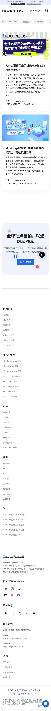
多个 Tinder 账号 (10, 396)
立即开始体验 (25, 261)
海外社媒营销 (8, 340)
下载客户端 (7, 667)
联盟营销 (6, 325)
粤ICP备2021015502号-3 (24, 693)
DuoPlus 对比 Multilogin (14, 519)
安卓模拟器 (7, 442)
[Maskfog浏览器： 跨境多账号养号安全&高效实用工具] (25, 128)
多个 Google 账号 (11, 366)
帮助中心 (6, 662)
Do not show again (34, 4)
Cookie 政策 (12, 704)
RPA (5, 468)
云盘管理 (6, 498)
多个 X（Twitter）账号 (12, 376)
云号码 (6, 422)
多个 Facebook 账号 (12, 361)
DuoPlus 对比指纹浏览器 (13, 529)
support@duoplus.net (13, 646)
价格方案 (6, 412)
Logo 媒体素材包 (10, 672)
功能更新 (26, 21)
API (4, 473)
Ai (3, 21)
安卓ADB (7, 483)
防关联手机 (7, 427)
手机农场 (6, 432)
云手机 (6, 417)
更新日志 (6, 677)
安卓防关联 (7, 437)
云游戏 (6, 315)
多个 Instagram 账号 (12, 371)
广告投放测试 (8, 335)
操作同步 (6, 463)
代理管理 (6, 488)
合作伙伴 (39, 21)
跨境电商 (6, 320)
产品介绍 (13, 21)
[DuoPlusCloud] (20, 613)
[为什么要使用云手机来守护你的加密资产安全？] (25, 45)
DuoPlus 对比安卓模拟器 (13, 524)
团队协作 (6, 478)
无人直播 (6, 345)
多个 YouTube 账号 (11, 386)
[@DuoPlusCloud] (34, 613)
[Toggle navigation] (46, 10)
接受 (40, 706)
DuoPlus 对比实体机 (11, 534)
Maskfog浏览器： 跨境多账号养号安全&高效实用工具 (24, 150)
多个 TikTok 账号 (10, 381)
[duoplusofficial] (13, 613)
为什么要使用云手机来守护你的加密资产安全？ (25, 68)
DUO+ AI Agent (10, 447)
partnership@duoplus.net (15, 638)
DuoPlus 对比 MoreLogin (14, 514)
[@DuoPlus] (6, 613)
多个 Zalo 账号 (9, 391)
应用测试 (6, 330)
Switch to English (18, 4)
